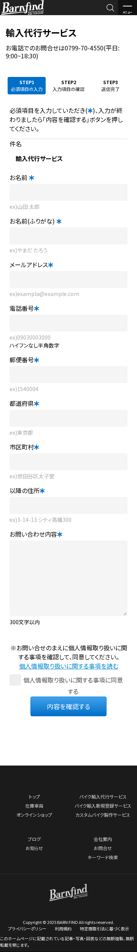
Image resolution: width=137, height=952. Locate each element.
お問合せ (103, 848)
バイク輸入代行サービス (103, 796)
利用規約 (63, 928)
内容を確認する (68, 706)
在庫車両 (34, 805)
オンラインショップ (34, 814)
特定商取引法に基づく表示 (104, 928)
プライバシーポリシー (27, 928)
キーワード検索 (103, 857)
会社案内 (103, 839)
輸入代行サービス (41, 32)
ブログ (34, 839)
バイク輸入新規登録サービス (103, 805)
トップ (34, 796)
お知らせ (34, 848)
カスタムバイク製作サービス (102, 814)
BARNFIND (22, 14)
